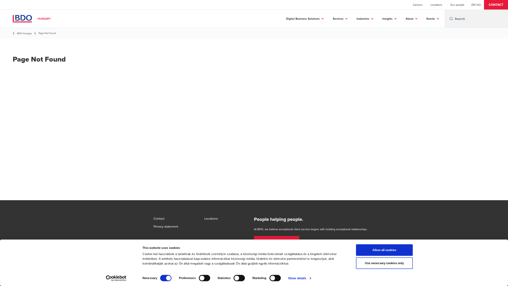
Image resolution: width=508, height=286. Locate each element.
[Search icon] (451, 19)
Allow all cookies (384, 250)
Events (430, 19)
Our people (457, 5)
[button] (496, 5)
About (409, 19)
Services (338, 19)
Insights (387, 19)
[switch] (204, 278)
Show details (297, 278)
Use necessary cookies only (384, 263)
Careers (418, 5)
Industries (363, 19)
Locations (436, 5)
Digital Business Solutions (303, 19)
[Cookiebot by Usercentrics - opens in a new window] (116, 278)
